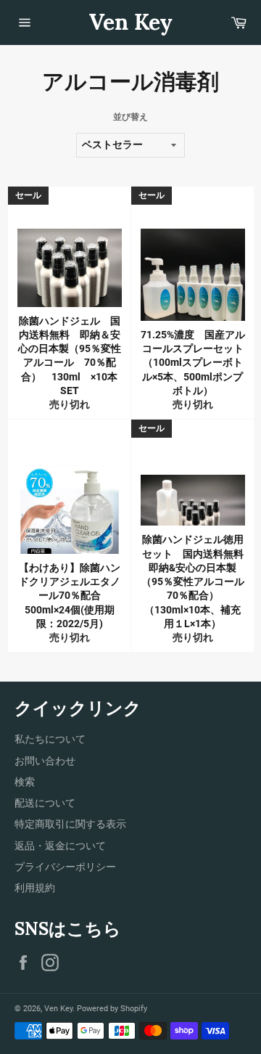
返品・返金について (60, 845)
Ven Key (131, 22)
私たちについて (50, 739)
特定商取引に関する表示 (70, 824)
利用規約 (34, 888)
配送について (44, 803)
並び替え (130, 117)
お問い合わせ (44, 761)
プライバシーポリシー (65, 867)
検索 (24, 782)
